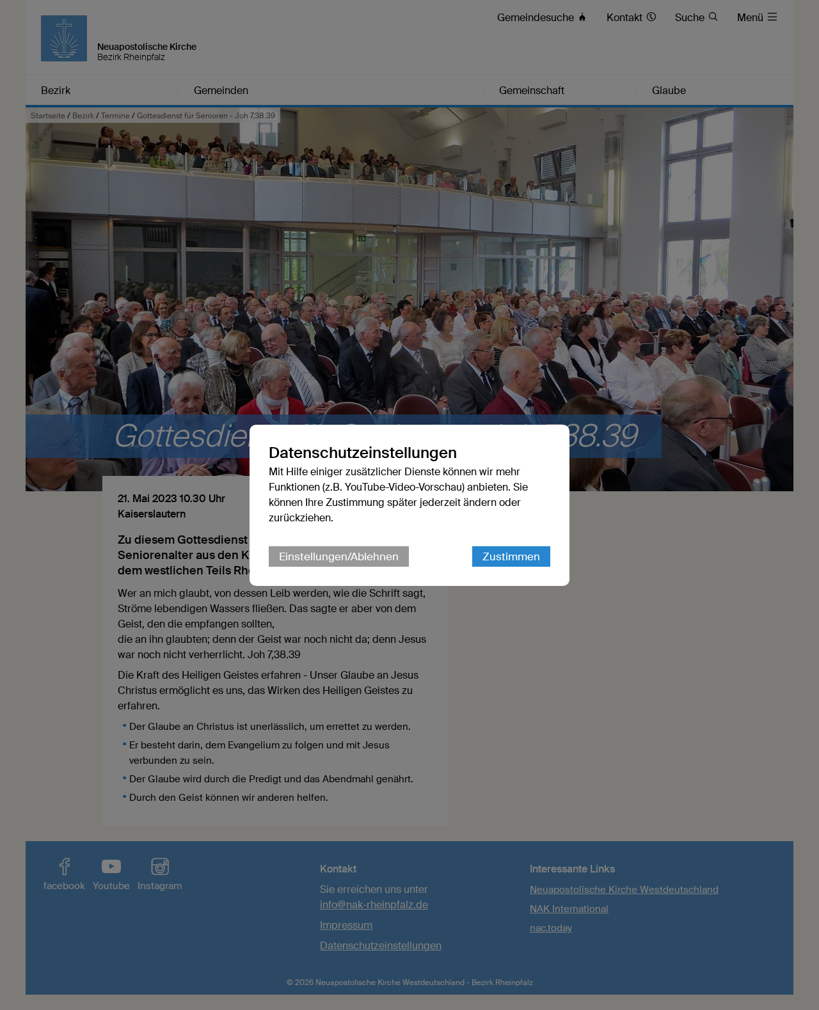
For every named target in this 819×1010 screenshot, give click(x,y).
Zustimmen (511, 556)
